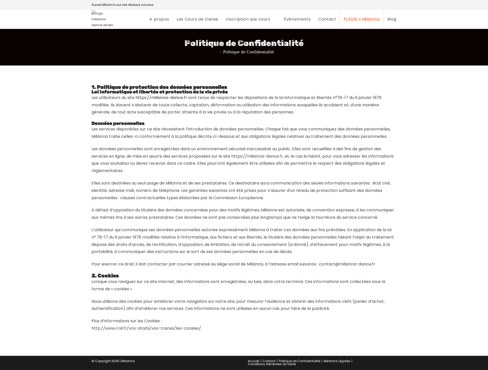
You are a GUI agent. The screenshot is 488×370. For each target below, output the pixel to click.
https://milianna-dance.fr (161, 97)
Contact (269, 361)
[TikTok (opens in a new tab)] (394, 4)
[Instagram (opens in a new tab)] (383, 4)
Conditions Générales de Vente (272, 364)
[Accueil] (216, 51)
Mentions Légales (337, 361)
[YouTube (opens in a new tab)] (389, 4)
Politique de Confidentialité (248, 51)
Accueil (253, 361)
